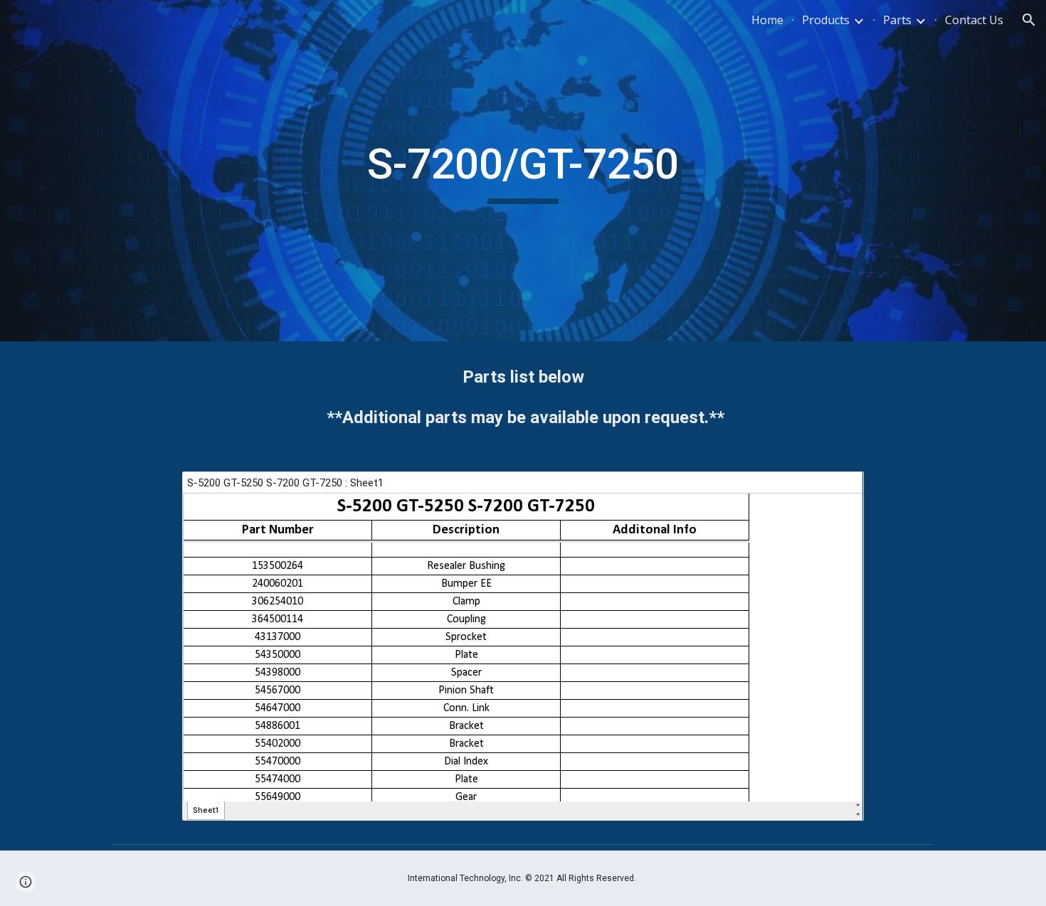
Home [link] (767, 20)
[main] (523, 171)
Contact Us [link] (974, 20)
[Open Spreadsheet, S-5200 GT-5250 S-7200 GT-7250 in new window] (836, 489)
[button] (1029, 20)
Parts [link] (897, 20)
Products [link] (826, 20)
